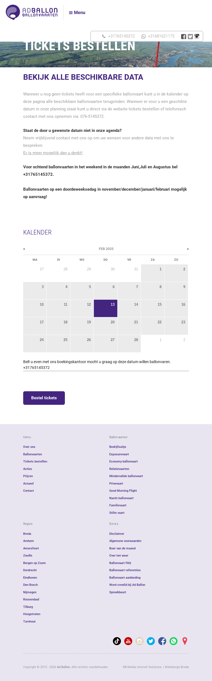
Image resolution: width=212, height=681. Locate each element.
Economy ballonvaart (123, 461)
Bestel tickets (44, 397)
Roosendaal (31, 599)
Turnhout (29, 621)
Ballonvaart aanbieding (125, 577)
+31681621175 (161, 36)
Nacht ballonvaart (121, 498)
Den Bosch (30, 585)
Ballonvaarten (32, 454)
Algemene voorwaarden (125, 541)
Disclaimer (116, 534)
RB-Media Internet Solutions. (142, 667)
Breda (27, 534)
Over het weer (118, 555)
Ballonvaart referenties (125, 570)
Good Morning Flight (123, 491)
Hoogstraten (31, 614)
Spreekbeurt (117, 592)
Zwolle (27, 555)
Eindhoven (30, 577)
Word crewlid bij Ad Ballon (127, 585)
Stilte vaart (116, 513)
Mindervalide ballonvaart (126, 476)
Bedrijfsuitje (117, 447)
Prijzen (28, 476)
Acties (27, 469)
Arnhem (28, 541)
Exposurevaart (119, 454)
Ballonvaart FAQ (120, 563)
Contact (28, 491)
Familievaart (117, 505)
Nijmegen (29, 592)
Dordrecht (30, 570)
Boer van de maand (122, 548)
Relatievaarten (119, 469)
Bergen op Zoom (34, 563)
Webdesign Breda (177, 667)
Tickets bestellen (35, 461)
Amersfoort (31, 548)
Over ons (29, 447)
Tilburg (28, 607)
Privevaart (116, 483)
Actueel (28, 483)
